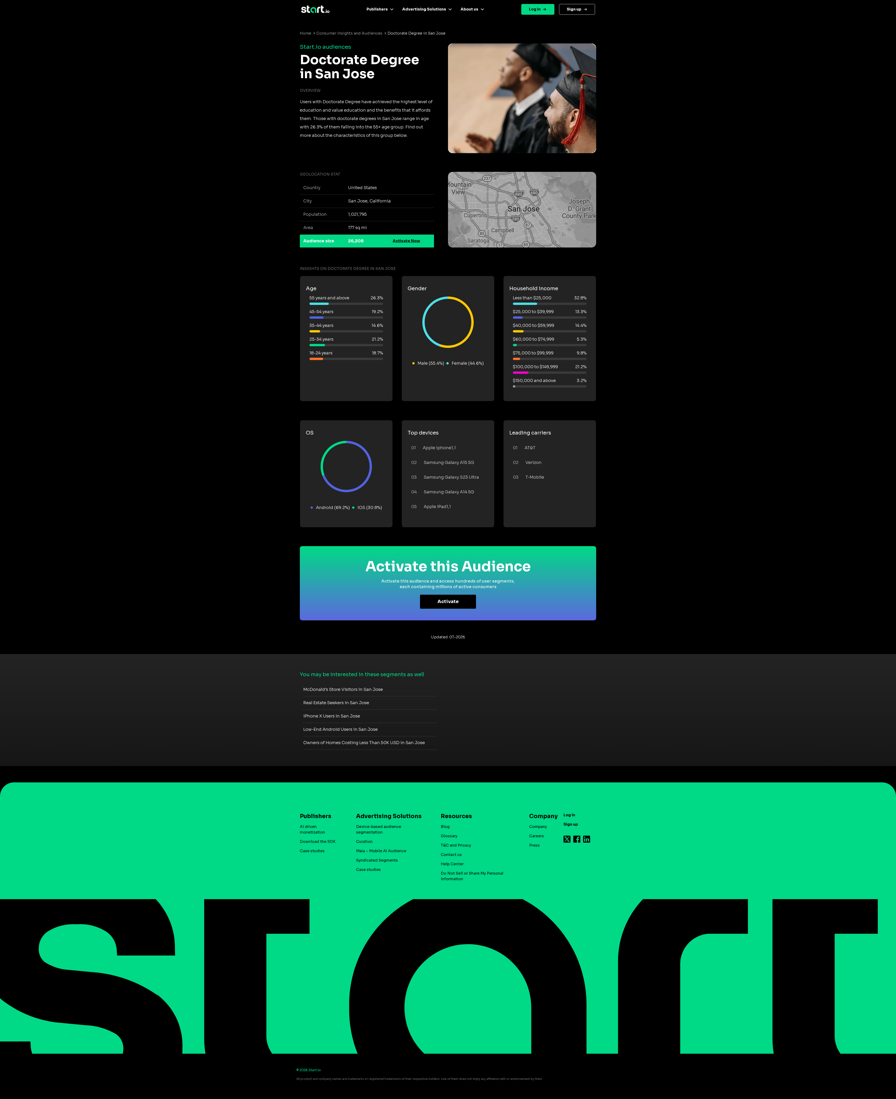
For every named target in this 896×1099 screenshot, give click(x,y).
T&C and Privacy (456, 845)
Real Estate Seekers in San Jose (336, 702)
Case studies (312, 850)
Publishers (377, 9)
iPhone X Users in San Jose (331, 716)
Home (305, 33)
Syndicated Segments (377, 860)
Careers (536, 836)
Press (534, 845)
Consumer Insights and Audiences (349, 33)
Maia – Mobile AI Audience (381, 850)
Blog (445, 826)
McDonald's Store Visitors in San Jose (343, 689)
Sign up (574, 9)
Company (538, 826)
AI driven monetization (312, 829)
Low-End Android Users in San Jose (340, 729)
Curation (364, 841)
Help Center (452, 864)
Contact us (451, 854)
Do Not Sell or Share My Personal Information (472, 876)
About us (469, 9)
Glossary (449, 836)
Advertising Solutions (424, 9)
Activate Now (406, 240)
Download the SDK (318, 841)
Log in (535, 9)
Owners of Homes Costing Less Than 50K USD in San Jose (364, 742)
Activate (448, 601)
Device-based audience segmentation (378, 829)
